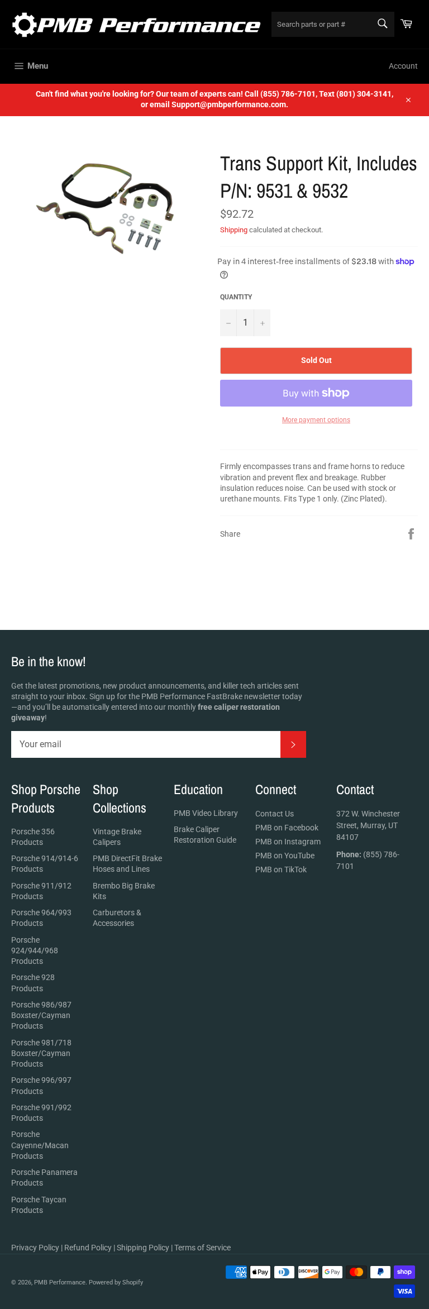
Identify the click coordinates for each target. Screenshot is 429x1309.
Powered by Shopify (116, 1282)
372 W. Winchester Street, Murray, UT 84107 (368, 825)
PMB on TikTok (281, 869)
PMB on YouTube (284, 855)
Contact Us (274, 813)
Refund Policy (88, 1247)
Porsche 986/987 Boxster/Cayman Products (41, 1015)
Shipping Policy (143, 1247)
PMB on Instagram (288, 841)
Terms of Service (202, 1247)
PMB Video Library (206, 813)
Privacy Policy (35, 1247)
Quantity (236, 297)
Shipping (233, 230)
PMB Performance (59, 1282)
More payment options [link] (316, 420)
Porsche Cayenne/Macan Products (40, 1145)
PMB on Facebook (286, 827)
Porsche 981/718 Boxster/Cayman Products (41, 1053)
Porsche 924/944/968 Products (34, 950)
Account (403, 65)
